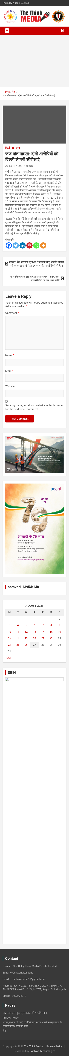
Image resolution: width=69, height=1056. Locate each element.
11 (17, 631)
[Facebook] (9, 245)
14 (42, 631)
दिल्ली (7, 147)
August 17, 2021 (14, 165)
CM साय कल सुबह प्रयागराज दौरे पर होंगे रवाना (25, 1012)
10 (9, 631)
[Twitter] (16, 245)
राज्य (18, 147)
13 (34, 631)
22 (51, 638)
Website (10, 386)
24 (9, 644)
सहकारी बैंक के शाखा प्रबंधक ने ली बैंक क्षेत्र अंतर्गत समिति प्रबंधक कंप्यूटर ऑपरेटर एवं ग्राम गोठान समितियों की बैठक (36, 263)
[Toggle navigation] (7, 31)
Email (9, 370)
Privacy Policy (11, 1017)
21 (42, 638)
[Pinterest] (29, 245)
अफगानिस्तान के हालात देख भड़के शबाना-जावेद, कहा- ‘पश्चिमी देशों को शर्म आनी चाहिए (35, 278)
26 (26, 644)
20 (34, 638)
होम (4, 1030)
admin (29, 165)
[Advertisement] (34, 61)
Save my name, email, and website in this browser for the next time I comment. (34, 407)
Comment (12, 312)
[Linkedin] (22, 245)
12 (26, 631)
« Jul (8, 657)
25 (17, 644)
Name (9, 355)
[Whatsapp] (36, 245)
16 (59, 631)
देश (13, 147)
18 (17, 638)
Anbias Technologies (43, 1051)
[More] (43, 245)
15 (51, 631)
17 (9, 638)
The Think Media (33, 1046)
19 (26, 638)
